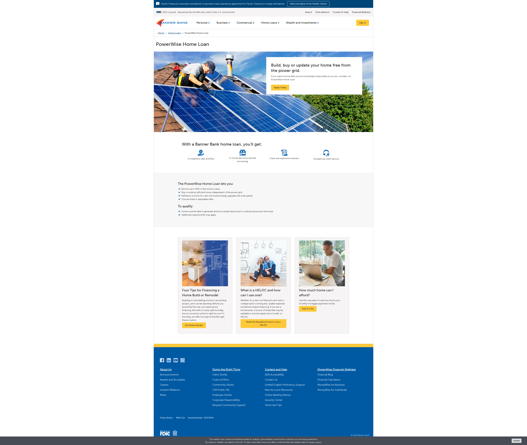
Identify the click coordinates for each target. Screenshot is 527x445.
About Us (166, 369)
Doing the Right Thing (226, 369)
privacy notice (315, 442)
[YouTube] (176, 360)
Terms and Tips (273, 405)
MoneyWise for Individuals (332, 389)
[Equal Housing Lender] (175, 433)
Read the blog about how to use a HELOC (263, 323)
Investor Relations (170, 389)
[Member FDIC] (165, 433)
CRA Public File (220, 389)
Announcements (169, 374)
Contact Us (271, 379)
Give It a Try (308, 308)
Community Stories (223, 384)
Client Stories (219, 374)
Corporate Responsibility (226, 400)
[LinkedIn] (169, 360)
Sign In (362, 22)
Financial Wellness (361, 12)
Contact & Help (341, 12)
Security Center (273, 400)
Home (161, 33)
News (163, 394)
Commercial (244, 22)
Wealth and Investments (301, 22)
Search (308, 12)
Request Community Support (228, 405)
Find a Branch (322, 12)
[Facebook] (162, 360)
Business (222, 22)
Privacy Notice (166, 418)
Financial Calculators (328, 379)
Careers (164, 384)
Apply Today (280, 87)
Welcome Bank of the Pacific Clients (308, 3)
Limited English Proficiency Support (285, 384)
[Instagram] (182, 360)
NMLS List (180, 418)
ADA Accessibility (274, 374)
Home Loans (269, 22)
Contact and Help (276, 369)
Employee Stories (222, 394)
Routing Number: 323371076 (200, 418)
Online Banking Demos (278, 394)
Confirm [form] (516, 441)
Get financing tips (194, 325)
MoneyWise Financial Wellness (336, 369)
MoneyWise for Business (331, 384)
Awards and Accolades (172, 379)
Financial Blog (325, 374)
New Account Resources (279, 389)
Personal (202, 22)
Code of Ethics (220, 379)
